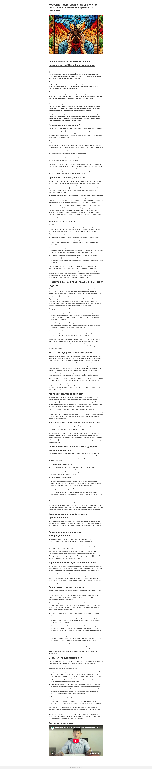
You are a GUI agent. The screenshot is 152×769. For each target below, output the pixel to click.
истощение (91, 456)
